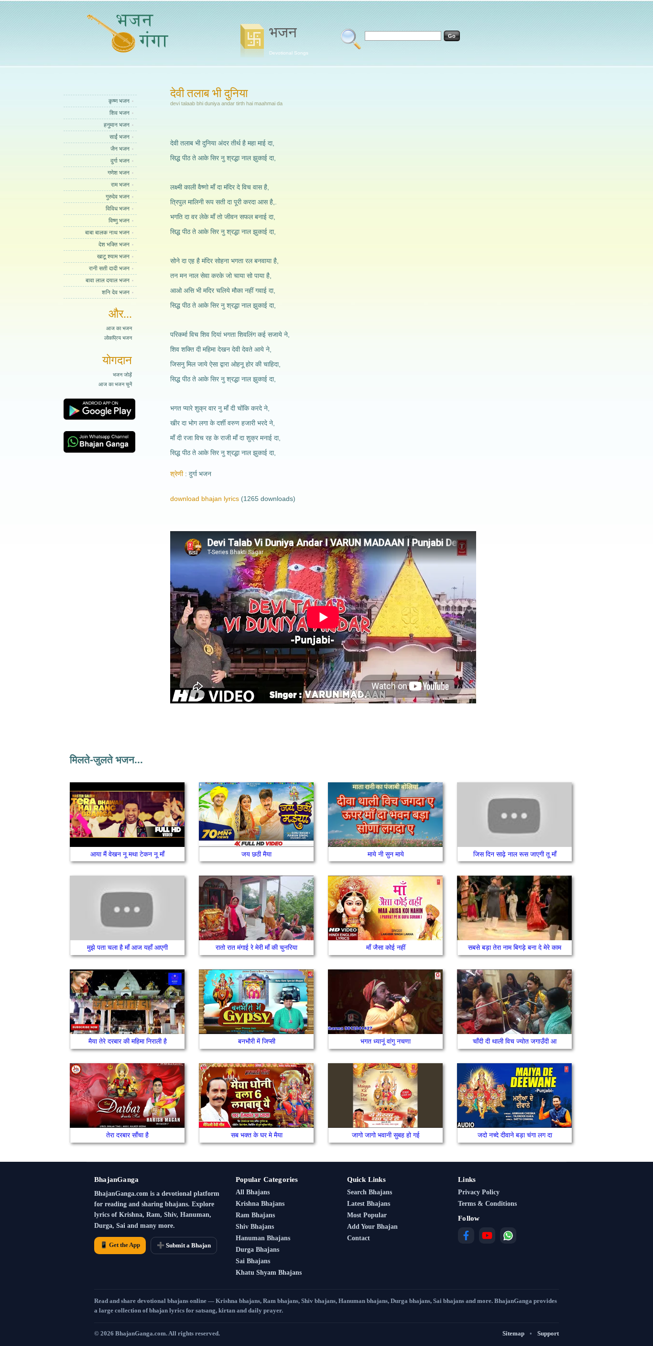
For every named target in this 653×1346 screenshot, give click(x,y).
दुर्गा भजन (120, 160)
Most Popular (367, 1215)
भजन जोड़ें (122, 375)
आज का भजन (119, 328)
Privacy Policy (479, 1192)
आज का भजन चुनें (115, 384)
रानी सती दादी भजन (109, 268)
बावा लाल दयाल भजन (108, 280)
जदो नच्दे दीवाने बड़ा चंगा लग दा (515, 1135)
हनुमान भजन (117, 125)
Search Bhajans (369, 1192)
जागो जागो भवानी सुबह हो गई (386, 1135)
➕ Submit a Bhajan (184, 1245)
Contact (358, 1238)
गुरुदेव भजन (118, 196)
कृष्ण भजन (119, 101)
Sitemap (513, 1333)
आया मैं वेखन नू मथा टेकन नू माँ (127, 854)
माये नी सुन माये (386, 854)
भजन (288, 40)
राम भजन (120, 184)
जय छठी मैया (256, 854)
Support (548, 1333)
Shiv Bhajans (255, 1226)
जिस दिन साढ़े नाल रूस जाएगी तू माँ (514, 854)
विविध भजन (118, 208)
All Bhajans (253, 1192)
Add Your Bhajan (372, 1226)
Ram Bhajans (255, 1215)
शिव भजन (119, 113)
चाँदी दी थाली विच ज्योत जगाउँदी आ (514, 1041)
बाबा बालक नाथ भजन (107, 232)
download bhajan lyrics (204, 498)
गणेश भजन (119, 172)
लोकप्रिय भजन (118, 338)
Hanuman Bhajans (263, 1238)
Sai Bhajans (253, 1261)
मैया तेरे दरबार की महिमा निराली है (127, 1041)
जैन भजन (120, 148)
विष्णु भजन (119, 220)
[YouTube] (487, 1235)
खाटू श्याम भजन (113, 256)
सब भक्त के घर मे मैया (257, 1135)
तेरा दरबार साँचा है (127, 1135)
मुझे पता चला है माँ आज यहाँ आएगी (127, 947)
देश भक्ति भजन (114, 244)
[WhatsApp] (508, 1235)
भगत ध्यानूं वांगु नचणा (385, 1041)
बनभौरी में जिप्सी (256, 1041)
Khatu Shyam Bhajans (269, 1272)
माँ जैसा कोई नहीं (385, 947)
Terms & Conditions (487, 1203)
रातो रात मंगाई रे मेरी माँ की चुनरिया (256, 947)
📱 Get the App (120, 1244)
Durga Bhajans (257, 1249)
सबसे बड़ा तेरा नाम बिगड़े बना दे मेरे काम (514, 947)
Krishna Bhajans (260, 1203)
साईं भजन (119, 136)
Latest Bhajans (368, 1203)
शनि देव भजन (116, 292)
